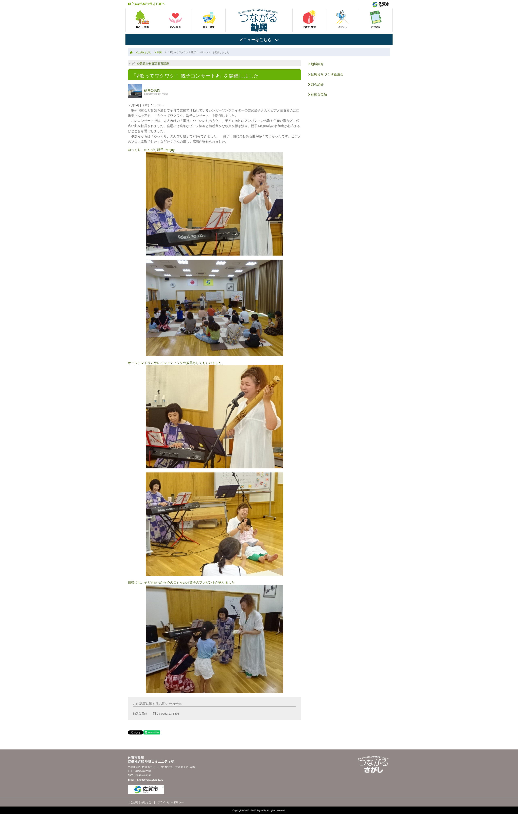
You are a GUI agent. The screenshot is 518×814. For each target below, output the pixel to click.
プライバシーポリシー (170, 802)
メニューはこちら (255, 39)
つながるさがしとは (140, 802)
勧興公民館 (152, 90)
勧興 (159, 52)
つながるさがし (142, 52)
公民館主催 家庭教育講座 (153, 63)
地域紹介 (317, 64)
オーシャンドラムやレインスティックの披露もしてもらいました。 (176, 362)
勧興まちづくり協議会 (326, 74)
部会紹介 (317, 84)
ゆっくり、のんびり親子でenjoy (151, 149)
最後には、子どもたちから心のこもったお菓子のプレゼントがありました (181, 582)
